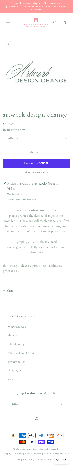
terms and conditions (21, 353)
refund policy (16, 344)
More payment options (36, 172)
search (12, 379)
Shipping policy (26, 459)
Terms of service (61, 453)
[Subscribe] (60, 403)
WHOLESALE (17, 327)
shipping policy (17, 370)
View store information (22, 199)
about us (13, 335)
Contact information (48, 459)
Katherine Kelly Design (34, 448)
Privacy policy (41, 453)
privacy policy (16, 362)
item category (14, 129)
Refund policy (22, 453)
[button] (8, 22)
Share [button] (10, 290)
